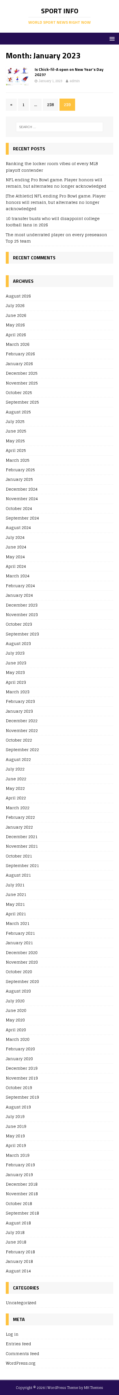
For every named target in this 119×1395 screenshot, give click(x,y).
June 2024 (16, 546)
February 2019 (20, 1164)
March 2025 (17, 460)
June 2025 (16, 431)
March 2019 (17, 1155)
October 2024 (19, 508)
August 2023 (18, 643)
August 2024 (18, 527)
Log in (12, 1334)
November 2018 (22, 1193)
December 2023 (22, 605)
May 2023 (15, 672)
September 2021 (22, 865)
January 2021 (19, 942)
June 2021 (16, 894)
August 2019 (18, 1107)
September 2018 (22, 1213)
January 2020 (19, 1058)
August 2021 (18, 875)
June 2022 (16, 778)
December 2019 (22, 1068)
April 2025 (16, 450)
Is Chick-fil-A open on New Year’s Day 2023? (69, 71)
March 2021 (17, 923)
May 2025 (15, 440)
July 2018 (15, 1232)
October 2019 (19, 1087)
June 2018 (16, 1242)
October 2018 (19, 1203)
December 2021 (22, 836)
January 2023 (19, 711)
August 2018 (18, 1222)
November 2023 (22, 614)
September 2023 (22, 634)
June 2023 (16, 662)
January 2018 (19, 1261)
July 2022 (15, 769)
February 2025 (20, 469)
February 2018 (20, 1251)
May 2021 (15, 904)
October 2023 (19, 624)
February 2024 (20, 585)
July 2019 (15, 1116)
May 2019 (15, 1135)
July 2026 (15, 305)
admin (75, 81)
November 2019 (22, 1078)
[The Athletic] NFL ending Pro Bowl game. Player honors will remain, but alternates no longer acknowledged (56, 202)
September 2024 (22, 518)
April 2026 (16, 334)
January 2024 (19, 595)
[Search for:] (59, 127)
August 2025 (18, 411)
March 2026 (17, 344)
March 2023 (17, 691)
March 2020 (17, 1039)
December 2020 (22, 952)
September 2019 (22, 1097)
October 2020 (19, 971)
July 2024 (15, 537)
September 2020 (22, 981)
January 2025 (19, 479)
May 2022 (15, 788)
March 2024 (17, 575)
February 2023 (20, 701)
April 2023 (16, 682)
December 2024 (22, 489)
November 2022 (22, 730)
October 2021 (19, 856)
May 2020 (15, 1019)
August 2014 (18, 1270)
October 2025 (19, 392)
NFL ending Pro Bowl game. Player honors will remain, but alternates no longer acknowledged (56, 183)
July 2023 (15, 653)
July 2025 (15, 421)
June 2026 (16, 315)
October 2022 (19, 740)
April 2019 (16, 1145)
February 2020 (20, 1048)
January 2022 (19, 827)
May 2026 (15, 324)
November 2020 (22, 962)
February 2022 (20, 817)
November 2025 (22, 383)
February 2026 (20, 353)
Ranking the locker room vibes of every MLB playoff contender (52, 166)
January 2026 (19, 363)
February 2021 (20, 933)
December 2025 (22, 373)
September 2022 (22, 749)
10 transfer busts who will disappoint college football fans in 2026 (53, 221)
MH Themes (93, 1388)
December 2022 (22, 720)
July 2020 (15, 1000)
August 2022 (18, 759)
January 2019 (19, 1174)
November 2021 (22, 846)
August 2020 (18, 991)
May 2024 (15, 556)
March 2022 (17, 807)
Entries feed (18, 1343)
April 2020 (16, 1029)
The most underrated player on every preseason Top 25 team (56, 238)
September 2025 (22, 402)
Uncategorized (21, 1303)
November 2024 (22, 498)
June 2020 (16, 1010)
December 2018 (22, 1184)
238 (50, 104)
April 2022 (16, 797)
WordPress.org (21, 1363)
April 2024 (16, 566)
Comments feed (22, 1353)
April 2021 (16, 913)
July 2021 (15, 884)
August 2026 (18, 296)
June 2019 (16, 1126)
